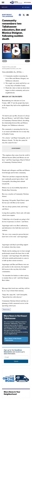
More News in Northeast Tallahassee (13, 339)
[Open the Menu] (2, 2)
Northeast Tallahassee (7, 15)
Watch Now (27, 2)
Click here (24, 330)
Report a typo (6, 309)
